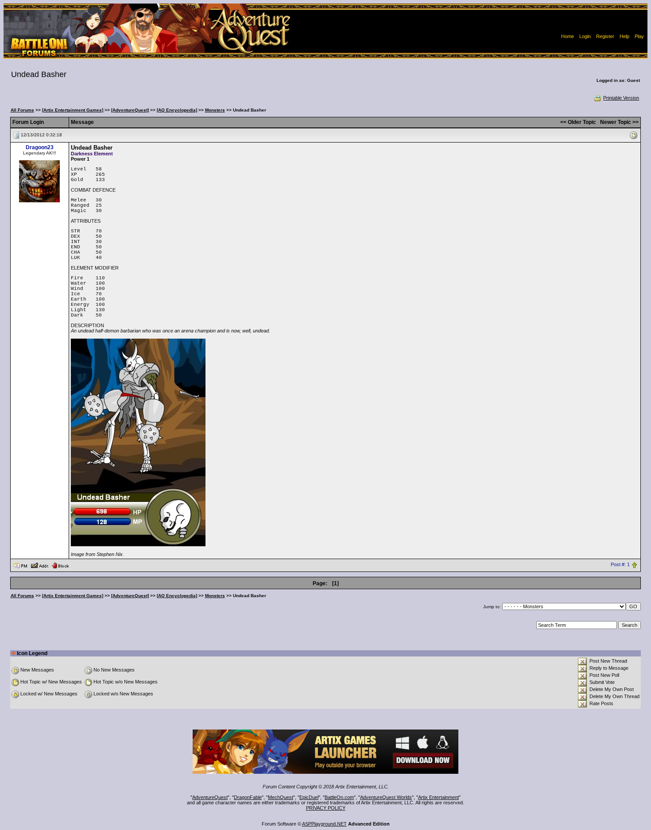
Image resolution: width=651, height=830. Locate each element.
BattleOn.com (339, 797)
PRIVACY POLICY (325, 808)
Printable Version (621, 97)
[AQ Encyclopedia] (177, 110)
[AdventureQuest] (130, 110)
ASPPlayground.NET (324, 823)
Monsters (215, 110)
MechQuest (280, 797)
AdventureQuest (210, 797)
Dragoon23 (40, 147)
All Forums (22, 110)
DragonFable (248, 797)
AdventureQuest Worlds (386, 797)
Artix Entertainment (438, 797)
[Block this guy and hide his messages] (60, 564)
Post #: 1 (620, 564)
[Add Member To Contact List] (40, 564)
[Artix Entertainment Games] (72, 110)
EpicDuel (308, 797)
